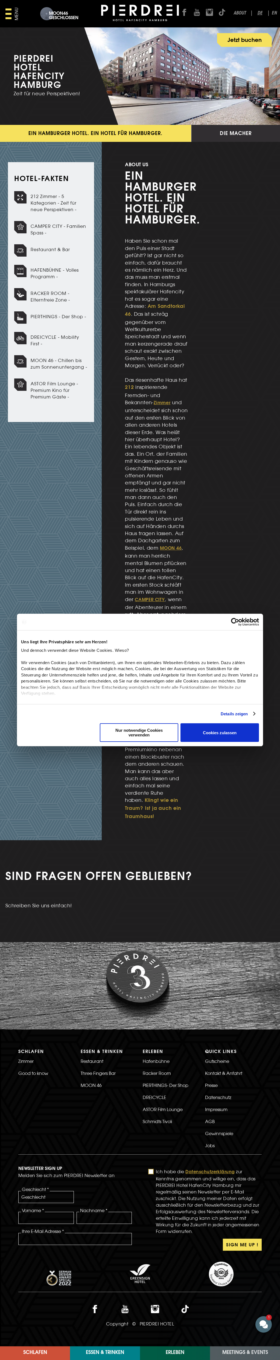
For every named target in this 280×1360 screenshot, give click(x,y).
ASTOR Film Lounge (163, 1109)
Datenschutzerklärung (210, 1172)
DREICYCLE (154, 1097)
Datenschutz (218, 1097)
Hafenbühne (156, 1061)
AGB (210, 1121)
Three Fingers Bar (98, 1073)
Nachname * (93, 1210)
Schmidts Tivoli (157, 1121)
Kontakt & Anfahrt (223, 1073)
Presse (211, 1085)
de (259, 13)
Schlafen (35, 1352)
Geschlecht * (35, 1189)
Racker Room (157, 1073)
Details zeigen (234, 713)
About (240, 13)
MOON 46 (171, 548)
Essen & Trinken (105, 1352)
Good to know (33, 1073)
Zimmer (162, 403)
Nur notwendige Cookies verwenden (139, 732)
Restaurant (92, 1061)
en (274, 13)
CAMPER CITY (150, 600)
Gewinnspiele (219, 1133)
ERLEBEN (175, 1352)
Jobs (210, 1145)
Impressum (216, 1109)
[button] (231, 1274)
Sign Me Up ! (242, 1245)
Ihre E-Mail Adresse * (43, 1231)
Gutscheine (217, 1061)
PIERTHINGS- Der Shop (165, 1085)
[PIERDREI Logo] (140, 13)
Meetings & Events (245, 1352)
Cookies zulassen (220, 732)
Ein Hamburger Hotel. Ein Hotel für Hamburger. (95, 133)
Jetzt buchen (245, 40)
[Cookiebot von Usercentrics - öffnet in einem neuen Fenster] (235, 622)
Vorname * (33, 1210)
